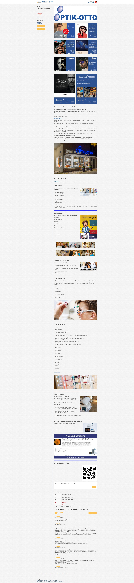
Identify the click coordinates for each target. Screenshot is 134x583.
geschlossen (39, 13)
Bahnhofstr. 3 (40, 18)
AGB (50, 580)
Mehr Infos (94, 486)
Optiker (38, 12)
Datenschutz (46, 580)
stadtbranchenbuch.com (41, 581)
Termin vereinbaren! (41, 28)
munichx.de (56, 581)
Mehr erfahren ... (57, 181)
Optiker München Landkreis (54, 573)
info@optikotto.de (39, 22)
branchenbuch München (45, 1)
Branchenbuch (39, 573)
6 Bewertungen (45, 14)
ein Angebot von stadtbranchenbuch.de (44, 2)
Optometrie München (58, 118)
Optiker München (45, 573)
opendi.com (61, 581)
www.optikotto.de (39, 23)
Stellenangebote (55, 580)
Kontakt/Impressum (40, 580)
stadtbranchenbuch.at (49, 581)
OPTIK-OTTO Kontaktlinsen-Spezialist (66, 573)
